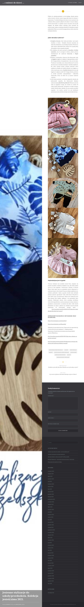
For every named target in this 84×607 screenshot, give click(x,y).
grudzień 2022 (51, 494)
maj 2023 (50, 481)
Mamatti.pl (9, 604)
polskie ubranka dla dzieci (60, 354)
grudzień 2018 (51, 575)
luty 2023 (50, 489)
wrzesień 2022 (51, 501)
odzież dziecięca (73, 349)
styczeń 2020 (50, 563)
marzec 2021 (50, 547)
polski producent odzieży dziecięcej (61, 352)
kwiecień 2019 (51, 570)
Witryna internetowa (53, 423)
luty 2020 (50, 560)
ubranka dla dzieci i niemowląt (63, 357)
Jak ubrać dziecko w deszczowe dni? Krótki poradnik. (58, 456)
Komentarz (51, 395)
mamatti (66, 349)
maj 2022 (50, 512)
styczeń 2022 (50, 522)
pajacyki (50, 352)
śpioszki (69, 354)
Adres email (51, 417)
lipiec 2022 (50, 506)
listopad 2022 (51, 496)
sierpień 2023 (51, 473)
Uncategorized (51, 592)
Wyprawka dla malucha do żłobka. (55, 462)
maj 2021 (50, 542)
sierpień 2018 (51, 580)
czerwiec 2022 (51, 509)
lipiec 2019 (50, 568)
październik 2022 (51, 499)
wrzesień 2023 (51, 471)
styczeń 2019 (50, 573)
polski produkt (73, 352)
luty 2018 (50, 583)
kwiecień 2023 (51, 484)
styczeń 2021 (50, 552)
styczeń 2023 (50, 491)
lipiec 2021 (50, 537)
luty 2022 (50, 519)
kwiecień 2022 (51, 514)
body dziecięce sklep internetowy (56, 349)
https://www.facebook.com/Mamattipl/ (57, 324)
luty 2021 (50, 550)
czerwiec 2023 (51, 478)
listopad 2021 (51, 527)
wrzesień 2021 (51, 532)
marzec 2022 (50, 517)
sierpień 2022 (51, 504)
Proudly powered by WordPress (56, 604)
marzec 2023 (50, 486)
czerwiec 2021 (51, 540)
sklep (80, 2)
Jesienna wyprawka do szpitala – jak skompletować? (58, 451)
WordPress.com (73, 604)
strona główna (72, 2)
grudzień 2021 (51, 524)
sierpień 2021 (51, 535)
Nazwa (50, 412)
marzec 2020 (50, 557)
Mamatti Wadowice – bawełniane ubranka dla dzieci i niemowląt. (61, 459)
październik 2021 (51, 529)
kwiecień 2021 (51, 545)
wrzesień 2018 (51, 578)
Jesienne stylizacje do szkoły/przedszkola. (56, 454)
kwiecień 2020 (51, 555)
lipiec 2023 (50, 476)
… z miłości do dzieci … (13, 2)
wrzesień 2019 (51, 565)
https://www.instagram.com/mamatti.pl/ (57, 320)
